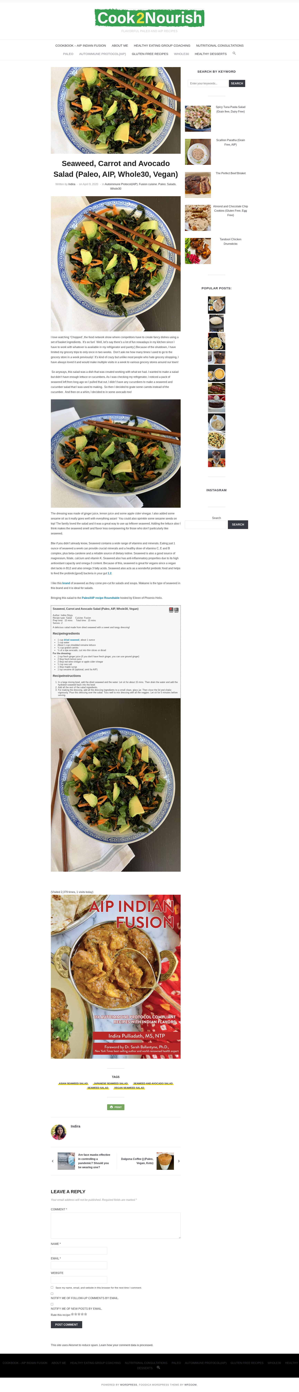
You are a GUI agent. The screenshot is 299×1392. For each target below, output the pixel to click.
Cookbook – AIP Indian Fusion (80, 45)
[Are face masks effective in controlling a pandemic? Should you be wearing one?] (66, 1160)
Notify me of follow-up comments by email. (85, 1298)
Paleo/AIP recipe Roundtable (101, 597)
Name (56, 1243)
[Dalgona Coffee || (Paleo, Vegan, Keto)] (165, 1160)
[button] (234, 54)
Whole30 (181, 54)
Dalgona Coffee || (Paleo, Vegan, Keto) (137, 1161)
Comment (59, 1209)
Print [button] (176, 611)
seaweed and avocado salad (153, 1083)
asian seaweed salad (73, 1083)
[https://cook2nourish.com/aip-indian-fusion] (116, 976)
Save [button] (171, 611)
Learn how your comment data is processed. (126, 1345)
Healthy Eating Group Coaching (162, 45)
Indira (71, 184)
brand (66, 583)
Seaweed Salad (98, 1087)
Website (57, 1273)
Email (56, 1258)
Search (216, 518)
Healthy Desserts (211, 54)
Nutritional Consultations (220, 45)
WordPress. (129, 1384)
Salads (171, 184)
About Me (120, 45)
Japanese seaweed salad (111, 1083)
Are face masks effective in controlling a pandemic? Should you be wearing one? (94, 1161)
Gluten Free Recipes (150, 54)
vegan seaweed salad (129, 1087)
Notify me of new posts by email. (76, 1308)
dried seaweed (71, 640)
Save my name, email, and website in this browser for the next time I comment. (99, 1287)
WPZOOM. (191, 1384)
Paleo (68, 54)
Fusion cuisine (148, 184)
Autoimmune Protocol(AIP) (102, 54)
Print (118, 1107)
